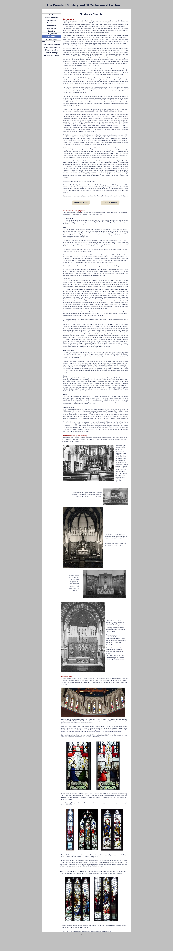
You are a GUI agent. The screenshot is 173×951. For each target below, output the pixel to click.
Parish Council (51, 20)
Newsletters (51, 23)
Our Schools (51, 26)
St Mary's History (51, 34)
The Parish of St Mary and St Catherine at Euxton (83, 5)
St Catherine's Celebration (51, 42)
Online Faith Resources (52, 47)
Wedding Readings (51, 50)
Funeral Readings (52, 53)
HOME (51, 15)
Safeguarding (51, 28)
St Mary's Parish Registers (51, 44)
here (81, 682)
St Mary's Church (51, 36)
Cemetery (51, 31)
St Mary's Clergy (51, 39)
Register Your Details (51, 55)
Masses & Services (51, 17)
